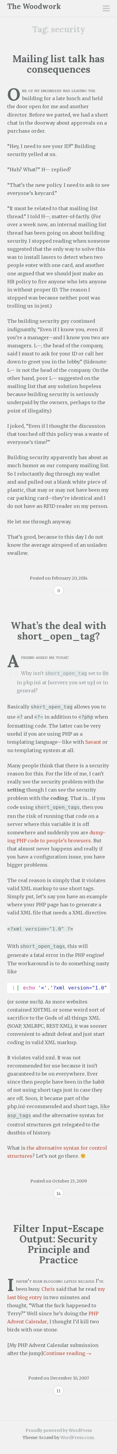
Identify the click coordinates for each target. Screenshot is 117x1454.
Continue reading (67, 1353)
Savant (93, 742)
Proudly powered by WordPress (59, 1430)
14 (58, 1193)
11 (58, 1391)
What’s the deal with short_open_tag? (58, 630)
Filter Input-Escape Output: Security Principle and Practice (58, 1244)
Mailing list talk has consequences (58, 64)
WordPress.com (77, 1437)
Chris (48, 1289)
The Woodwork (34, 6)
